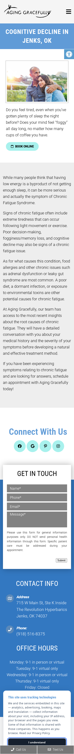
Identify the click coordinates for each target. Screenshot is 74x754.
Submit (61, 560)
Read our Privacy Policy (34, 733)
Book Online (24, 146)
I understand (37, 742)
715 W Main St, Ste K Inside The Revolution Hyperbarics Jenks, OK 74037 (41, 609)
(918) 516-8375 (30, 634)
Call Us (20, 749)
